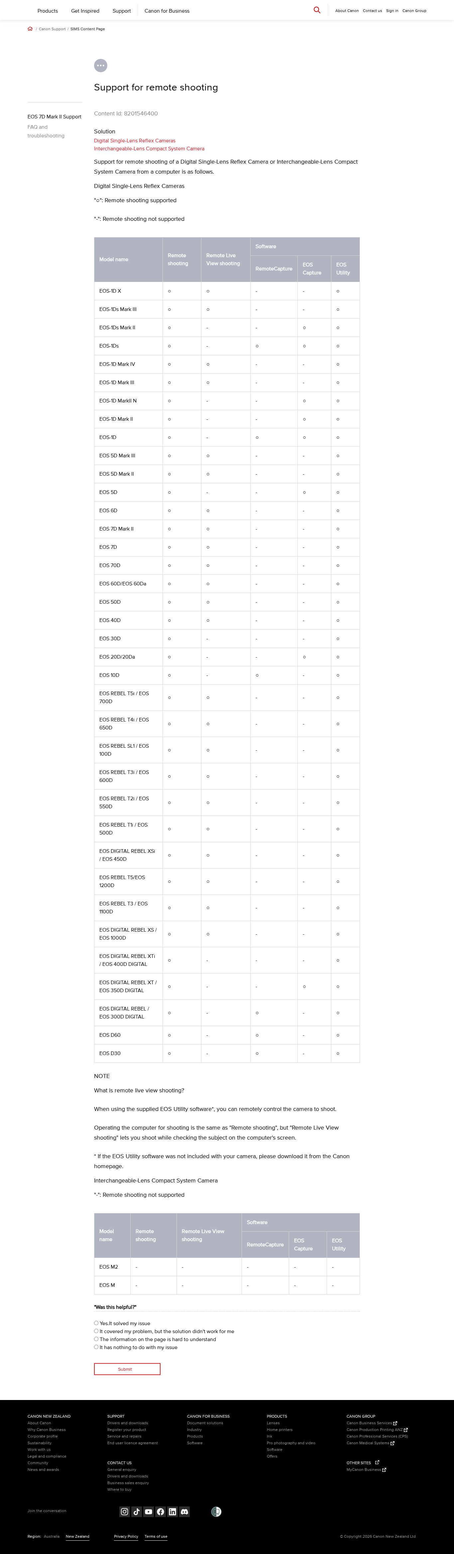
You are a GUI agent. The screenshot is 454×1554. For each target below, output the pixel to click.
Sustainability (40, 1443)
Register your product (126, 1429)
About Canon (39, 1423)
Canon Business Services (370, 1423)
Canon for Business (167, 11)
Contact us (372, 10)
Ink (269, 1436)
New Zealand (77, 1536)
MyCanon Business (364, 1469)
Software (195, 1443)
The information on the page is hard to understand (157, 1339)
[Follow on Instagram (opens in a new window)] (124, 1512)
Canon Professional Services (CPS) (377, 1436)
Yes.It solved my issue (124, 1323)
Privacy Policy (126, 1536)
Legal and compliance (47, 1456)
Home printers (280, 1429)
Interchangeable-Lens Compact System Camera (149, 148)
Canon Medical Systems (369, 1443)
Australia (51, 1536)
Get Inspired (85, 11)
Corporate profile (43, 1436)
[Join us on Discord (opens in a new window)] (184, 1512)
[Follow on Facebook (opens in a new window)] (160, 1512)
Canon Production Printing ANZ (375, 1429)
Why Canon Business (47, 1429)
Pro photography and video (291, 1443)
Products (48, 11)
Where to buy (119, 1489)
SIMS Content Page (87, 29)
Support (122, 11)
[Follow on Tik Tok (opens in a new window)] (136, 1512)
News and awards (43, 1469)
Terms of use (156, 1536)
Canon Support (52, 29)
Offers (272, 1456)
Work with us (39, 1449)
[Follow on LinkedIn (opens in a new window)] (172, 1512)
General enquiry (121, 1469)
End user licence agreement (132, 1443)
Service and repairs (124, 1436)
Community (38, 1463)
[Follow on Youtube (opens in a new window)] (148, 1512)
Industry (194, 1429)
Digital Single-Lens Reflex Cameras (134, 140)
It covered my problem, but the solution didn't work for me (166, 1331)
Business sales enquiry (128, 1482)
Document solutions (205, 1423)
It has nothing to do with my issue (137, 1347)
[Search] (317, 9)
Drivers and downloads (127, 1423)
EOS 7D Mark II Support (54, 116)
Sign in (392, 10)
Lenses (273, 1423)
